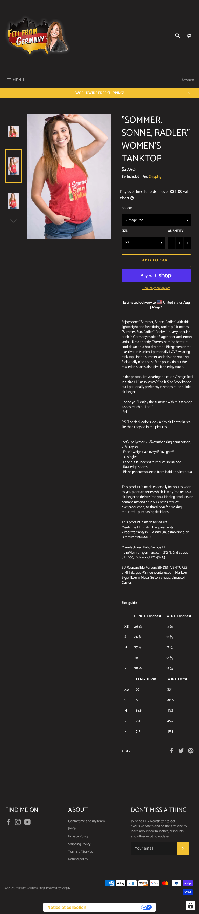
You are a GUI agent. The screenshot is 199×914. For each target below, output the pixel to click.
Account (188, 80)
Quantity (175, 231)
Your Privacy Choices (116, 907)
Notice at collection (66, 907)
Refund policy (78, 859)
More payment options (156, 288)
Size (125, 231)
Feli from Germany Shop (30, 888)
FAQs (72, 829)
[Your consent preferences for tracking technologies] (190, 905)
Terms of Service (80, 852)
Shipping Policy (79, 844)
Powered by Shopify (58, 888)
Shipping (155, 177)
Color (127, 208)
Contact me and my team (86, 821)
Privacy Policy (78, 836)
